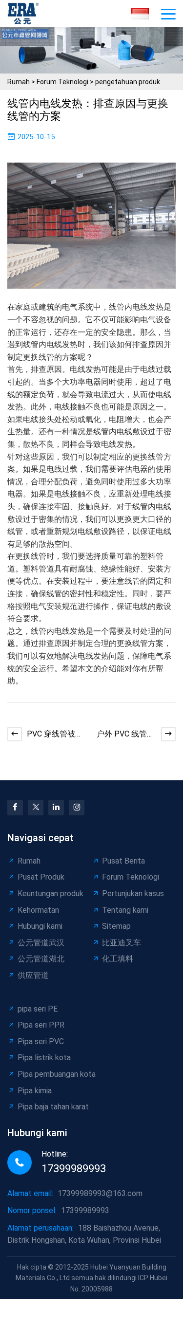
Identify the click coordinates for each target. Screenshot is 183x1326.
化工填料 (117, 958)
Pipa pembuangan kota (57, 1074)
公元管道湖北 (41, 958)
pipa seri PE (38, 1008)
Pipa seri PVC (41, 1041)
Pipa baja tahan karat (53, 1106)
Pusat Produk (41, 877)
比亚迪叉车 (121, 942)
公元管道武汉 (41, 942)
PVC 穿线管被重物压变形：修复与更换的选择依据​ (55, 734)
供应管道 (33, 975)
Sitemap (116, 926)
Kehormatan (38, 910)
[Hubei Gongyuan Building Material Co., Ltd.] (25, 13)
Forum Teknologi (62, 82)
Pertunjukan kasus (133, 893)
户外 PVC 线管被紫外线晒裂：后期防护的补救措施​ (126, 734)
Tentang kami (125, 910)
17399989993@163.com (100, 1193)
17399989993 (73, 1168)
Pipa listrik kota (44, 1057)
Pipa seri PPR (41, 1025)
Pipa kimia (35, 1090)
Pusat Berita (123, 861)
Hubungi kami (40, 926)
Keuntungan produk (50, 893)
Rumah (18, 82)
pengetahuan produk (127, 82)
